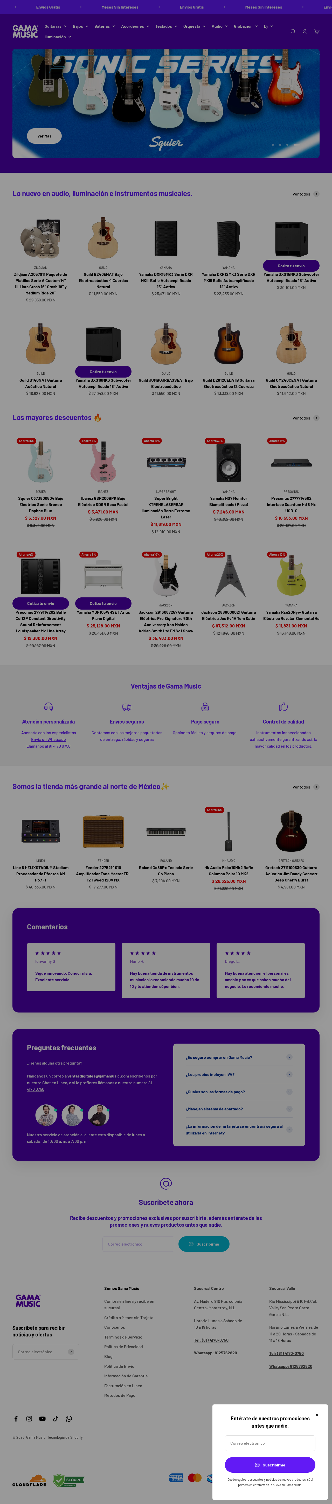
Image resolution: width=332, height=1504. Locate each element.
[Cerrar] (317, 1415)
